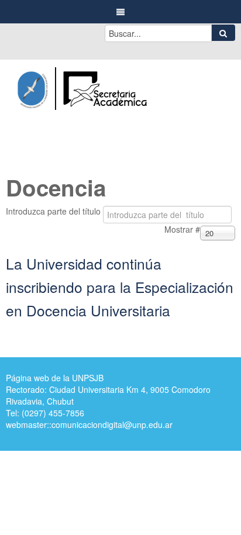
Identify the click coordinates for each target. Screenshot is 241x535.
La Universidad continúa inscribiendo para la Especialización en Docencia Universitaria (119, 286)
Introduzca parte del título (54, 211)
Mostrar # (182, 229)
